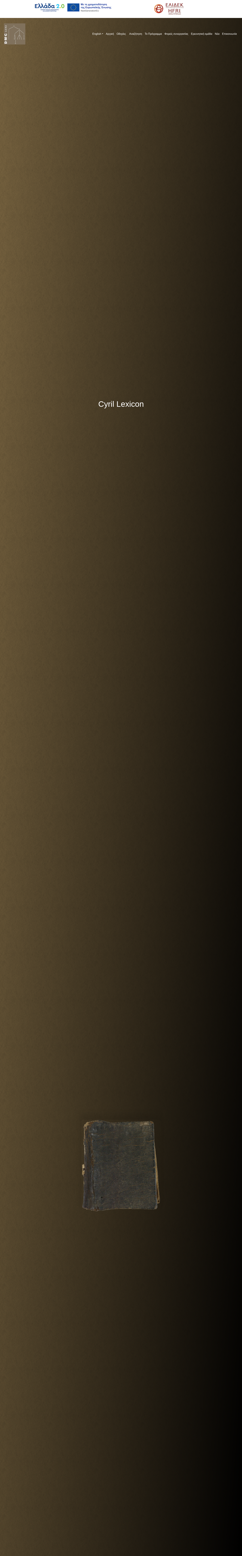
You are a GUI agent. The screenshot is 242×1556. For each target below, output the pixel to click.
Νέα (217, 33)
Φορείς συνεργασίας (176, 33)
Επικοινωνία (229, 33)
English (96, 33)
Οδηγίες (121, 33)
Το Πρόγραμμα (153, 33)
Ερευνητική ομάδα (201, 33)
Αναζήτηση (135, 33)
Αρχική (110, 33)
